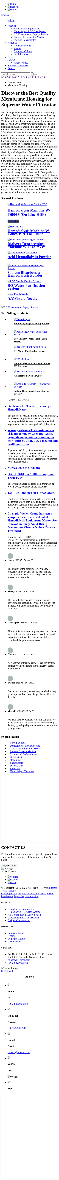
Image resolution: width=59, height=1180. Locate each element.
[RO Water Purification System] (24, 281)
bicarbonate (7, 896)
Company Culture (23, 51)
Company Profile (22, 45)
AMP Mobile (9, 890)
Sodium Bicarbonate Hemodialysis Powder (25, 273)
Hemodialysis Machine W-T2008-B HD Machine (29, 232)
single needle (16, 762)
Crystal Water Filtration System (25, 748)
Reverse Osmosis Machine (23, 751)
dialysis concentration (28, 893)
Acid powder (46, 893)
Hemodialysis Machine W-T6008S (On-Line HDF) (29, 212)
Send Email (7, 971)
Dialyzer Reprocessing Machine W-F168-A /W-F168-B (27, 246)
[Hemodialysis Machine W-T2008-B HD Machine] (15, 226)
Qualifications (21, 54)
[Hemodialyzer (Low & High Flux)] (22, 319)
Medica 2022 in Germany (24, 467)
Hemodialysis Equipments (27, 28)
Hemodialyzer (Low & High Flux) (31, 323)
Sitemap (53, 887)
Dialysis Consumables (25, 40)
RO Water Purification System (26, 286)
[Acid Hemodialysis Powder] (22, 252)
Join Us (11, 59)
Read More (13, 221)
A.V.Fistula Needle (22, 298)
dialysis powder (9, 893)
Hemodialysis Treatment (22, 771)
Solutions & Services (18, 65)
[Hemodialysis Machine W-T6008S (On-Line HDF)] (27, 204)
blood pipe (15, 760)
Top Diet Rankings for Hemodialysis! (31, 492)
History (17, 48)
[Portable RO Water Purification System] (32, 334)
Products (12, 25)
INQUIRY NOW (10, 865)
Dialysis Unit (16, 765)
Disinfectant (16, 757)
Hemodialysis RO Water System (30, 31)
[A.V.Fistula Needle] (19, 294)
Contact (11, 68)
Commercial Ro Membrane (23, 754)
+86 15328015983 (17, 1028)
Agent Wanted (21, 62)
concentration (31, 896)
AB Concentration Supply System (31, 34)
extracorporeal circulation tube (25, 745)
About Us (12, 42)
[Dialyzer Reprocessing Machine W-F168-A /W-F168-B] (25, 239)
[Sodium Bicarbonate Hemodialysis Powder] (29, 268)
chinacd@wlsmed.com (19, 960)
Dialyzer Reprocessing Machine (30, 37)
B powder (15, 768)
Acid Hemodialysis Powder (29, 257)
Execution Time (18, 743)
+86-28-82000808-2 (18, 962)
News (10, 57)
